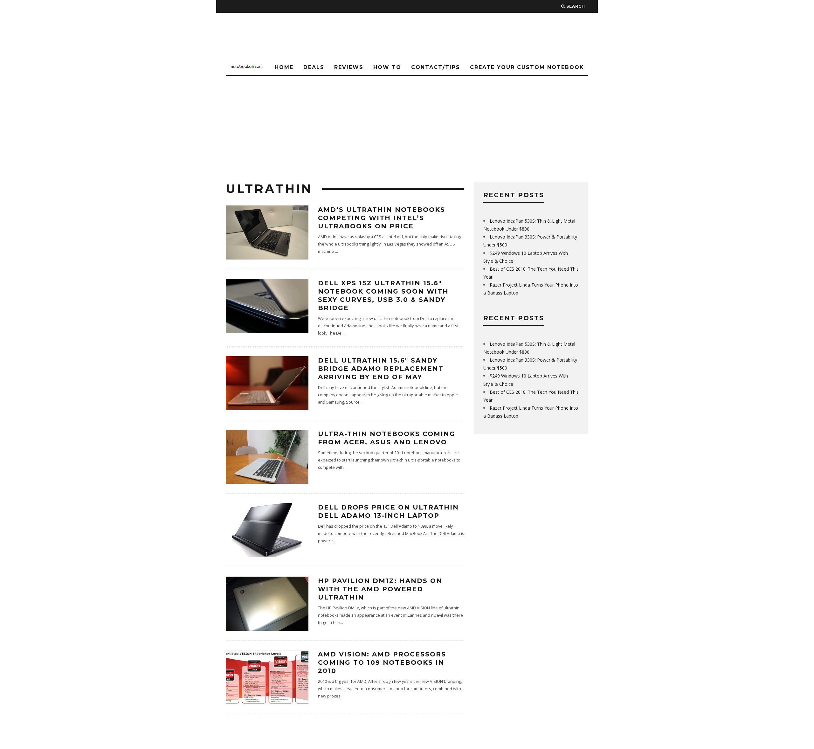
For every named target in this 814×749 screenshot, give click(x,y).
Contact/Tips (435, 67)
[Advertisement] (407, 123)
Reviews (348, 67)
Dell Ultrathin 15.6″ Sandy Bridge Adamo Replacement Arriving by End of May (381, 369)
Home (284, 67)
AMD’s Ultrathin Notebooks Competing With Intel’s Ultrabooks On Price (381, 218)
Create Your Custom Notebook (527, 67)
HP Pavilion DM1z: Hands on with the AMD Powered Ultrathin (380, 589)
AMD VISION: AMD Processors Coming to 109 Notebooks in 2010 (382, 662)
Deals (313, 67)
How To (387, 67)
